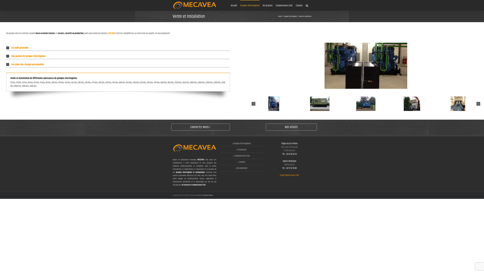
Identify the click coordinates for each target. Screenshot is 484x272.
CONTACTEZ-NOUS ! (200, 127)
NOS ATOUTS (291, 127)
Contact (242, 162)
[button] (307, 5)
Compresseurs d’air (242, 156)
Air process (242, 149)
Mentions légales (208, 195)
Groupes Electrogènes (242, 143)
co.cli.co (199, 195)
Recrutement (242, 168)
